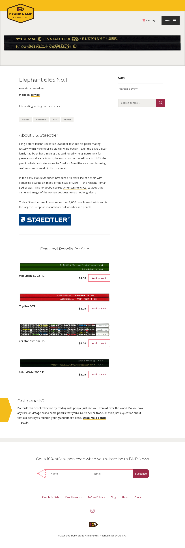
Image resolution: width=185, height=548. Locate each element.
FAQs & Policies (96, 497)
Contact (138, 497)
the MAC (122, 535)
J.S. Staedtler (36, 88)
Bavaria (35, 94)
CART (150, 20)
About (125, 497)
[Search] (160, 103)
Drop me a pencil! (94, 417)
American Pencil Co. (75, 187)
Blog (113, 497)
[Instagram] (92, 511)
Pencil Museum (73, 497)
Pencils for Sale (50, 497)
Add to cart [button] (99, 278)
